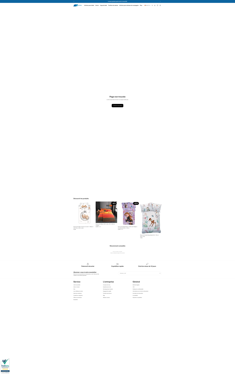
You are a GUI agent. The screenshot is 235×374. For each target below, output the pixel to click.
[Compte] (154, 5)
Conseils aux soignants (78, 295)
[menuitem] (141, 5)
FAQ (74, 289)
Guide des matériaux (77, 293)
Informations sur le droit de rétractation (140, 291)
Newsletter (75, 299)
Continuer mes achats (117, 105)
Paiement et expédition (137, 297)
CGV (134, 286)
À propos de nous (106, 284)
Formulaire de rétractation (138, 293)
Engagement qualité (107, 291)
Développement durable (108, 289)
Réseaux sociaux (106, 297)
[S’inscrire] (160, 273)
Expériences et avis (107, 286)
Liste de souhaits (76, 284)
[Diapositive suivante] (160, 1)
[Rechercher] (152, 5)
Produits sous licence (107, 293)
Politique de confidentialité (138, 289)
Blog (104, 295)
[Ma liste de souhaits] (157, 5)
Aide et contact (76, 286)
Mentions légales (136, 284)
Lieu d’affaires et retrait (78, 291)
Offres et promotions (77, 297)
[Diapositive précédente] (74, 1)
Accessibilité (135, 295)
